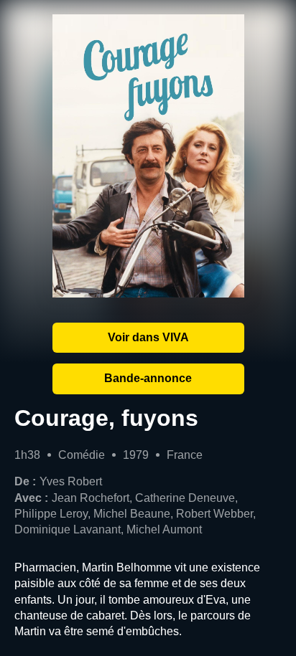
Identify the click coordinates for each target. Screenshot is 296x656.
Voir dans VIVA (148, 337)
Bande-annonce (148, 378)
